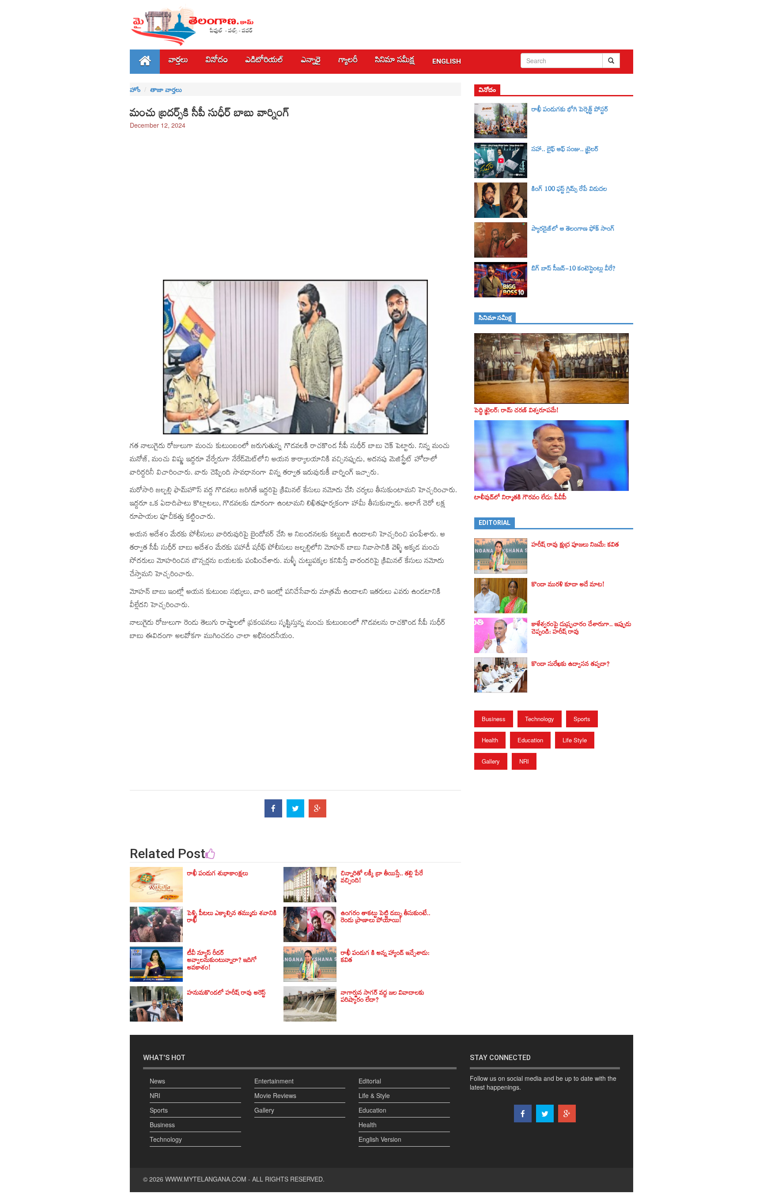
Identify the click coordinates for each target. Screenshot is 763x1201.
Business (494, 719)
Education (530, 740)
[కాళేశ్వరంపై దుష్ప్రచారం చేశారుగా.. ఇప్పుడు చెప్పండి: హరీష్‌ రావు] (503, 635)
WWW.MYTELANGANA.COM (205, 1178)
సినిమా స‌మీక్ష (395, 61)
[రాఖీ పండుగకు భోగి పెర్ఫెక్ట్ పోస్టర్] (503, 120)
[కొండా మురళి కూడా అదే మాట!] (503, 595)
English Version (380, 1139)
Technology (539, 719)
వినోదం (217, 61)
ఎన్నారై (311, 61)
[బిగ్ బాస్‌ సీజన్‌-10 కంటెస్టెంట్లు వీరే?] (503, 279)
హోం (135, 89)
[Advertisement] (295, 200)
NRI (524, 761)
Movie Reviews (275, 1095)
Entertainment (274, 1080)
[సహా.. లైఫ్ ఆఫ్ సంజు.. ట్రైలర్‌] (503, 160)
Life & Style (374, 1095)
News (157, 1080)
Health (490, 740)
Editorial (370, 1080)
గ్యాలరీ (348, 61)
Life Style (575, 740)
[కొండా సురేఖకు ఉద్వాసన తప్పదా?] (503, 675)
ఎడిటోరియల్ (264, 61)
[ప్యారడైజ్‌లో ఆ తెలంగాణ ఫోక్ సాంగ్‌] (503, 240)
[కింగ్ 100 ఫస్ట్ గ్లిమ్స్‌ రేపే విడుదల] (503, 200)
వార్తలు (178, 61)
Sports (582, 719)
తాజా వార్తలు (166, 89)
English (446, 61)
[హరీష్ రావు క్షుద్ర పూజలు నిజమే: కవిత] (503, 556)
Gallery (491, 761)
